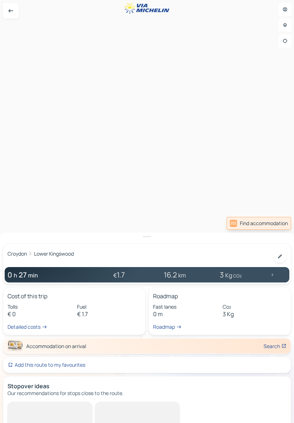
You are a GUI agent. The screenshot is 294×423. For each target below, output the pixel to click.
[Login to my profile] (285, 9)
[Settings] (285, 25)
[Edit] (280, 256)
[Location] (285, 40)
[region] (147, 211)
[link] (259, 223)
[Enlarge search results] (147, 237)
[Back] (11, 11)
